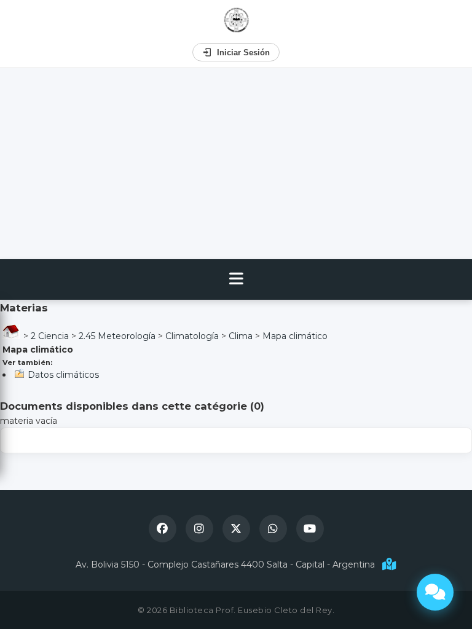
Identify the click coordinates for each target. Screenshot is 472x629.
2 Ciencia (50, 336)
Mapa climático (295, 336)
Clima (241, 336)
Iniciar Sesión (243, 52)
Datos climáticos (63, 374)
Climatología (192, 336)
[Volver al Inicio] (236, 20)
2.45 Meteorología (117, 336)
